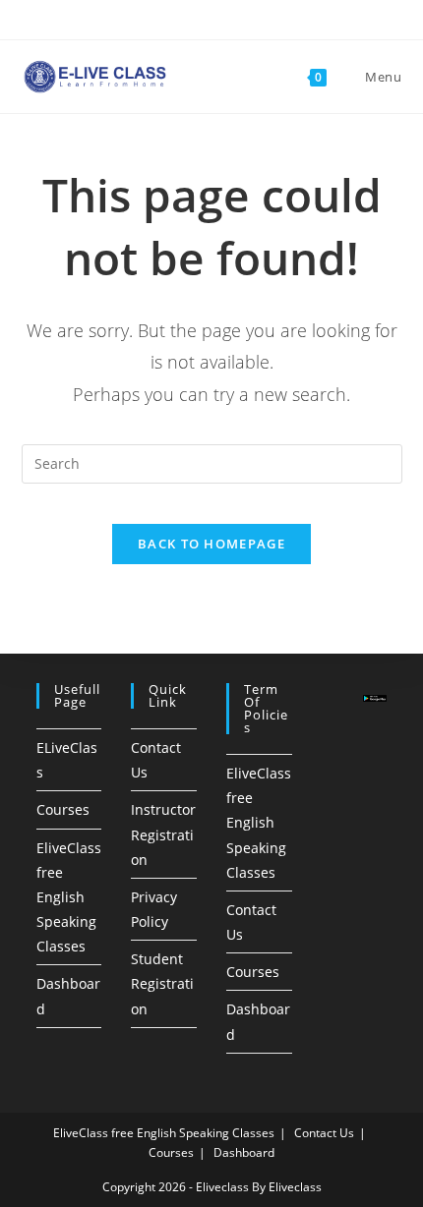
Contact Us (324, 1132)
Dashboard (243, 1152)
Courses (63, 809)
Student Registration (162, 983)
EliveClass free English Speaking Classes (68, 897)
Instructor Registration (163, 834)
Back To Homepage (211, 543)
